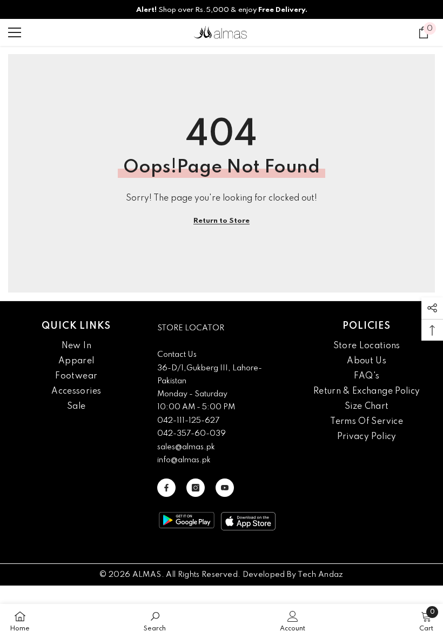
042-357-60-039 (191, 433)
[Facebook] (166, 487)
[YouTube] (225, 487)
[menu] (14, 32)
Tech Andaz (321, 575)
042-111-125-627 (188, 420)
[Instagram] (195, 487)
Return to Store (221, 220)
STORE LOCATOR (190, 328)
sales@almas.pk (186, 447)
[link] (155, 621)
